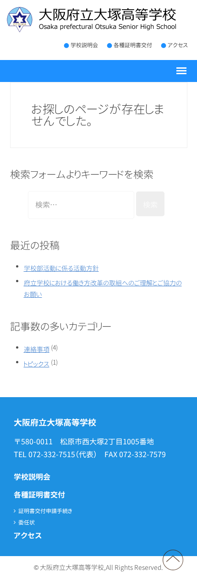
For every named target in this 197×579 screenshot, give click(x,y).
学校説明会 (84, 45)
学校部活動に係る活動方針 (61, 268)
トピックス (36, 364)
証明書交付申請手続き (45, 511)
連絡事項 (36, 349)
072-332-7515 (51, 454)
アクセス (178, 45)
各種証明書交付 (133, 45)
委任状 (26, 522)
